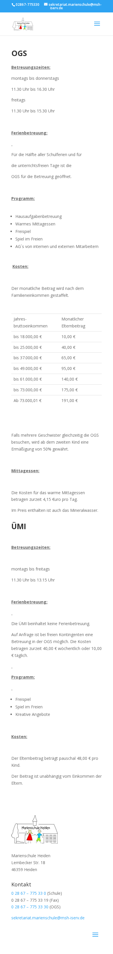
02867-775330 (27, 4)
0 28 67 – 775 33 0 (28, 893)
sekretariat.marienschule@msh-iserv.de (48, 917)
